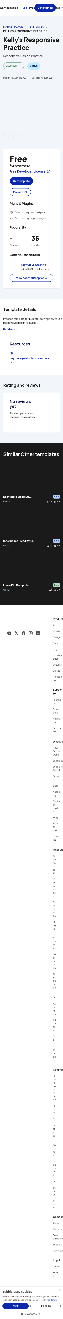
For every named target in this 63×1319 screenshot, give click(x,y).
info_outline (19, 66)
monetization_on (11, 212)
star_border (55, 501)
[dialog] (31, 1303)
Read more (52, 1300)
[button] (31, 1314)
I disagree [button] (45, 1306)
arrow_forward (15, 135)
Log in (26, 8)
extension (11, 218)
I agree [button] (16, 1306)
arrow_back (6, 135)
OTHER (6, 501)
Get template (21, 181)
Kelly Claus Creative (33, 265)
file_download (47, 501)
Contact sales (9, 8)
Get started (45, 8)
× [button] (59, 1290)
